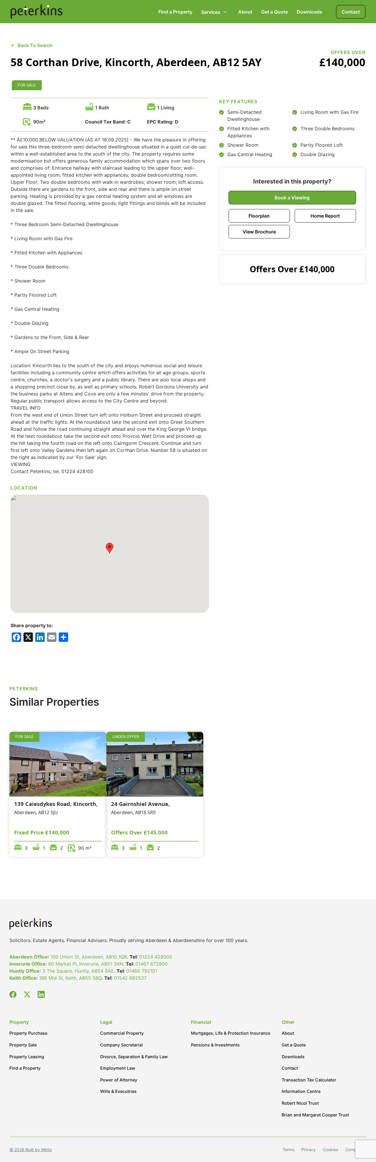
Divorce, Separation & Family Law (134, 1056)
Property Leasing (26, 1056)
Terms (288, 1149)
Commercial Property (122, 1033)
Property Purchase (28, 1033)
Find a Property (175, 12)
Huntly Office (24, 971)
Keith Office (22, 978)
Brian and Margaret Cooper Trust (315, 1114)
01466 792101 (141, 971)
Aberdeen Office (28, 957)
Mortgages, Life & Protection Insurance (230, 1033)
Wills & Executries (118, 1091)
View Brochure (259, 232)
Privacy (308, 1149)
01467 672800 (151, 964)
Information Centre (301, 1091)
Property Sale (23, 1044)
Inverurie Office (27, 964)
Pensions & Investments (215, 1044)
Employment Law (117, 1068)
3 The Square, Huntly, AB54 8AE (78, 971)
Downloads (309, 12)
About (245, 12)
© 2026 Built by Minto (30, 1149)
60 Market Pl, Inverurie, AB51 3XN (85, 964)
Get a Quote (274, 12)
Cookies (330, 1149)
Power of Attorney (118, 1079)
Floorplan (259, 216)
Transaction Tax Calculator (309, 1079)
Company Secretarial (121, 1044)
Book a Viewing (292, 198)
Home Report (325, 216)
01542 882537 (130, 978)
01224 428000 (155, 957)
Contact (351, 12)
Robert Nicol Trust (300, 1103)
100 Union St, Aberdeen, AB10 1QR (89, 957)
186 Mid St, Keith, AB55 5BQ (70, 978)
